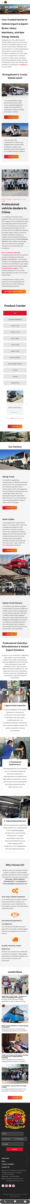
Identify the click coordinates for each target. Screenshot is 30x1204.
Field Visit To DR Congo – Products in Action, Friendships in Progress (14, 997)
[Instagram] (13, 1185)
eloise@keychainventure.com (15, 1181)
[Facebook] (3, 1185)
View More (14, 412)
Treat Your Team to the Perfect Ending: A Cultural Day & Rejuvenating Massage (15, 1056)
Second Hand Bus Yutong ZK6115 (18, 408)
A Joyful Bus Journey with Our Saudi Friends (14, 1086)
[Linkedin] (6, 1185)
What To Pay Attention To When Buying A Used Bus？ (15, 1026)
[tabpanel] (15, 401)
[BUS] (15, 436)
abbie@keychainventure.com (14, 1178)
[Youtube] (10, 1185)
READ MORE (11, 117)
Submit (14, 1149)
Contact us (23, 65)
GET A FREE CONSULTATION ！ (14, 292)
